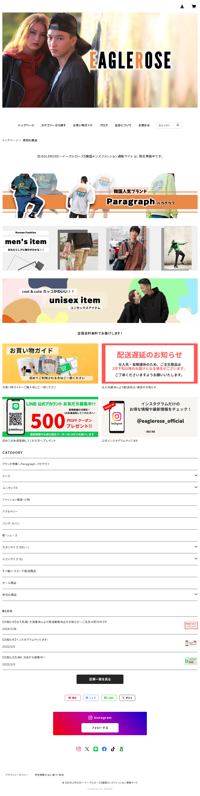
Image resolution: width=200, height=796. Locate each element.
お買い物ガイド (83, 125)
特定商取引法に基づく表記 (49, 774)
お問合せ (144, 125)
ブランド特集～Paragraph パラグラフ (26, 464)
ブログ (104, 125)
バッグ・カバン (11, 523)
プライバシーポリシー (17, 774)
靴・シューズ (9, 535)
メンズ (6, 476)
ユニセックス (10, 487)
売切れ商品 (9, 594)
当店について (123, 125)
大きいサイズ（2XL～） (16, 547)
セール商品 (10, 583)
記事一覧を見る (100, 679)
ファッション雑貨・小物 (16, 499)
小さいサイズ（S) (12, 559)
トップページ (26, 125)
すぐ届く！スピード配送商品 (20, 571)
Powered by (96, 788)
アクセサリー (10, 511)
